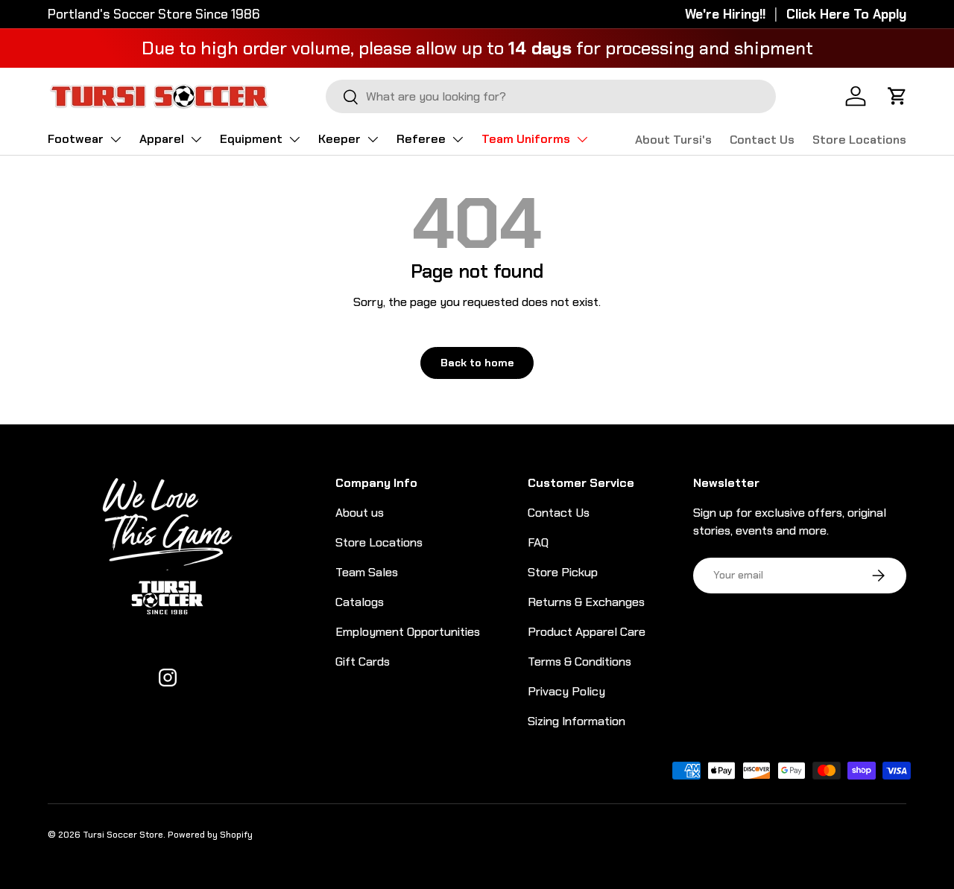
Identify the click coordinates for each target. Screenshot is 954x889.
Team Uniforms (525, 139)
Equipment (251, 139)
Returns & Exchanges (586, 602)
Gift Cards (362, 661)
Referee (421, 139)
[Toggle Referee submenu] (458, 139)
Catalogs (359, 602)
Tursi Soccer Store (123, 835)
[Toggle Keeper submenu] (373, 139)
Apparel (161, 139)
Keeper (339, 139)
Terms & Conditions (579, 661)
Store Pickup (563, 572)
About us (359, 512)
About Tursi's (673, 139)
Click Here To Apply (846, 14)
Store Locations (859, 139)
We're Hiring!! (725, 14)
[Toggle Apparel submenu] (196, 139)
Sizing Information (576, 721)
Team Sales (366, 572)
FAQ (538, 542)
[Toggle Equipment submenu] (294, 139)
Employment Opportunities (407, 632)
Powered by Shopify (210, 835)
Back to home (477, 362)
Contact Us (762, 139)
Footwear (76, 139)
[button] (897, 96)
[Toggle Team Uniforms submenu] (582, 139)
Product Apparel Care (586, 632)
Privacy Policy (566, 691)
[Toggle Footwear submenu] (115, 139)
